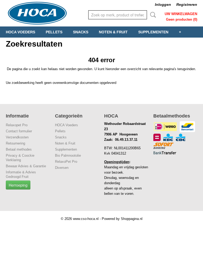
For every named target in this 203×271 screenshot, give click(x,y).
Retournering (15, 143)
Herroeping (18, 185)
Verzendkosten (17, 137)
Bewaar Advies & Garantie (26, 166)
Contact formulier (19, 131)
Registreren (186, 4)
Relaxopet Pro (16, 125)
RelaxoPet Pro (66, 162)
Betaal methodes (19, 149)
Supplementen (153, 32)
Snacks (80, 32)
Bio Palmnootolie (68, 155)
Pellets (54, 32)
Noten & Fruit (113, 32)
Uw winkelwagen (181, 14)
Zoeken (152, 15)
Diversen (61, 168)
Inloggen (163, 4)
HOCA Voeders (20, 32)
